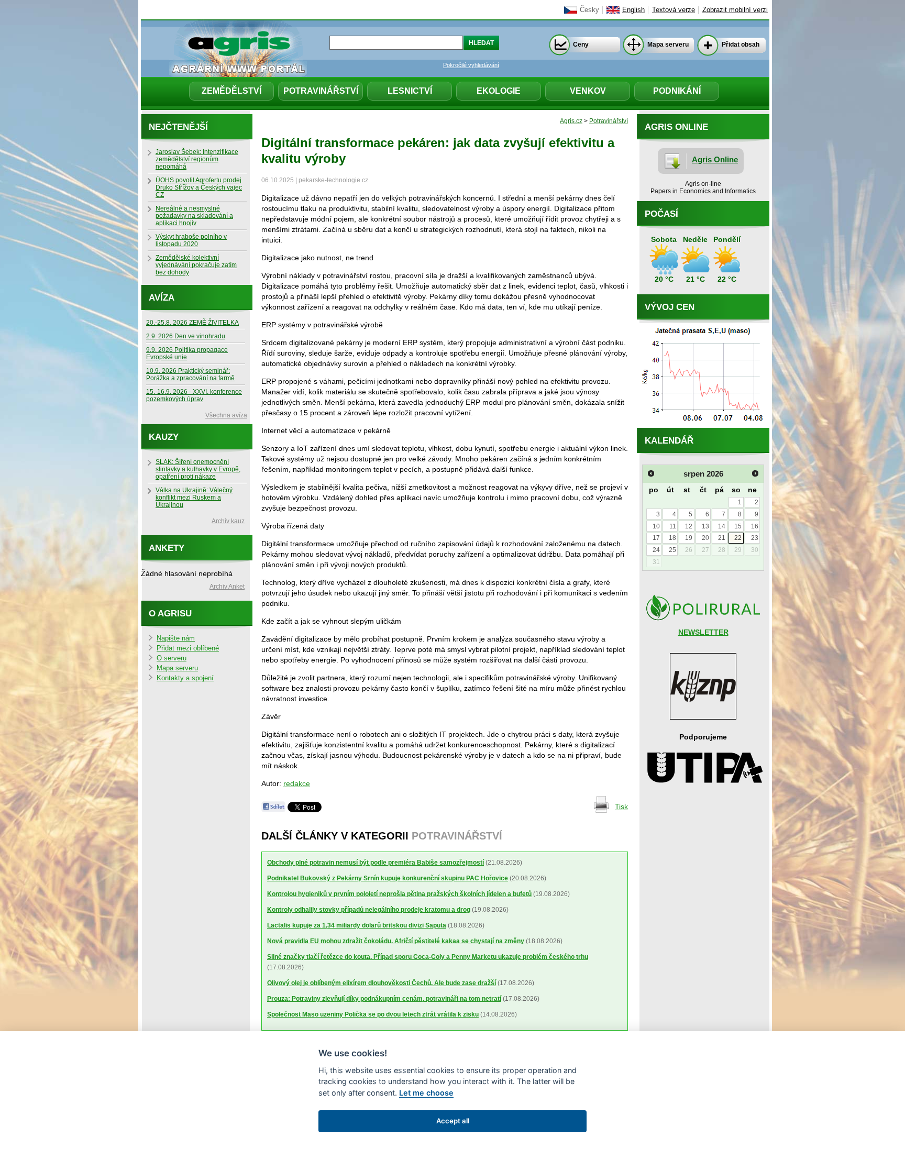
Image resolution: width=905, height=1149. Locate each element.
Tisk (621, 806)
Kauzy (164, 437)
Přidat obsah (740, 44)
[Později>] (755, 473)
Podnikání (677, 90)
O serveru (171, 658)
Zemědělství (231, 90)
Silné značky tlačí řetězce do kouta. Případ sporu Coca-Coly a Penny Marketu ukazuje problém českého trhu (427, 956)
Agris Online (715, 159)
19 (688, 538)
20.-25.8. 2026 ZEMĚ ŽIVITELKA (192, 322)
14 (721, 526)
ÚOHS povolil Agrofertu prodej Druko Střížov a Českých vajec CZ (199, 187)
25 (672, 550)
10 (656, 526)
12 (688, 526)
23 (754, 538)
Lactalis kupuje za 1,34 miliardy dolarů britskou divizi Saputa (356, 925)
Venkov (588, 90)
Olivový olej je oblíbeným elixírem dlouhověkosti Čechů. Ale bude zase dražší (381, 983)
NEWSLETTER (703, 632)
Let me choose (426, 1092)
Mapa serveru (668, 44)
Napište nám (176, 638)
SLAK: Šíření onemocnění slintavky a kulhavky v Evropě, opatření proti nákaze (198, 469)
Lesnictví (410, 90)
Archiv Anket (227, 586)
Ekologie (499, 90)
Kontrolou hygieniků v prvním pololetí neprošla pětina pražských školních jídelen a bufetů (399, 894)
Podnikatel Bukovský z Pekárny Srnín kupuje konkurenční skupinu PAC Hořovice (387, 878)
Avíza (161, 298)
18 (672, 538)
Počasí (661, 214)
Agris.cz (571, 121)
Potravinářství (320, 90)
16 (754, 526)
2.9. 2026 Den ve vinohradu (185, 336)
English (633, 10)
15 (738, 526)
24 (656, 550)
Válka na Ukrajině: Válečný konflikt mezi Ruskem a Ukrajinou (194, 498)
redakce (296, 783)
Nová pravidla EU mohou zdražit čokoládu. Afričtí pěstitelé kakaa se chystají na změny (395, 941)
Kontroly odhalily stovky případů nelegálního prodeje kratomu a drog (368, 909)
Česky (589, 10)
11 (672, 526)
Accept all (452, 1121)
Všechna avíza (226, 415)
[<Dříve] (651, 473)
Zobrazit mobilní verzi (735, 10)
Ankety (166, 548)
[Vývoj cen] (703, 425)
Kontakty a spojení (185, 678)
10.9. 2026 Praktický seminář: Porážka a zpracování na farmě (190, 374)
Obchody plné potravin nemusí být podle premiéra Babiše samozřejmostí (375, 862)
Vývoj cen (669, 307)
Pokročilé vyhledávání (471, 65)
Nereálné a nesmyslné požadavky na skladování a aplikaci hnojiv (194, 216)
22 (738, 538)
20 (705, 538)
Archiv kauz (228, 521)
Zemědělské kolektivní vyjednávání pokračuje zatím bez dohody (196, 265)
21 (721, 538)
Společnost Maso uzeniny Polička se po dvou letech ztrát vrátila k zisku (373, 1014)
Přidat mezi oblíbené (188, 648)
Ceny (581, 44)
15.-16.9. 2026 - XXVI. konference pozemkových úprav (194, 395)
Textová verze (673, 10)
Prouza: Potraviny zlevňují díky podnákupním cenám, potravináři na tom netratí (384, 998)
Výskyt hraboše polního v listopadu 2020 (191, 240)
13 (705, 526)
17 (656, 538)
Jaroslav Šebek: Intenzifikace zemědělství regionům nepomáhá (197, 159)
